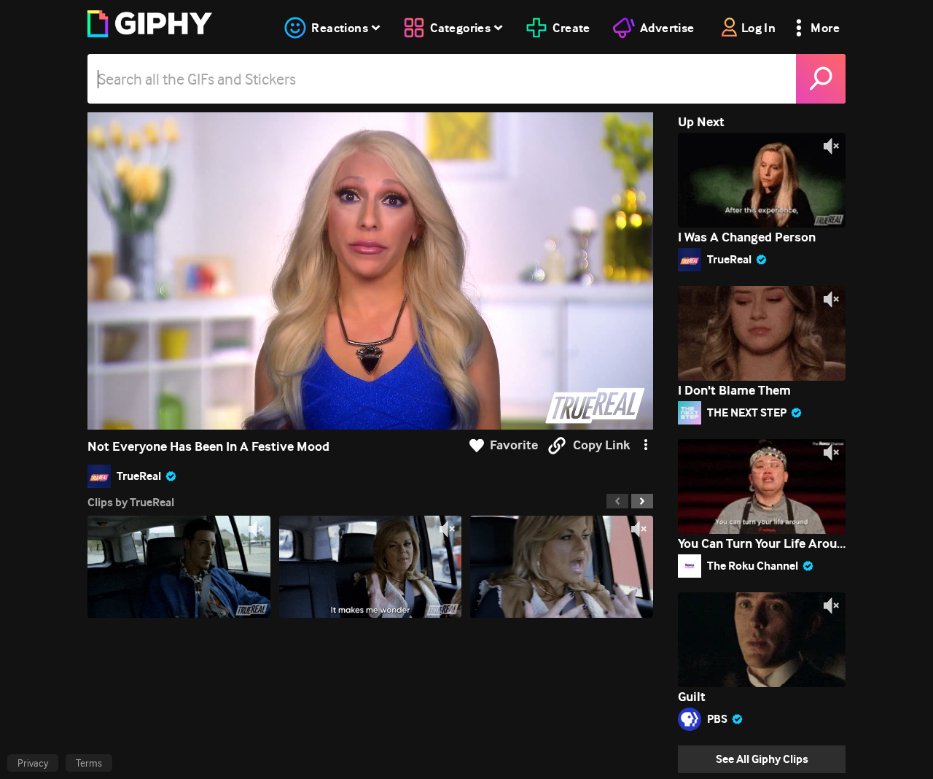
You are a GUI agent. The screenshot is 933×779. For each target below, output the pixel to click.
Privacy (32, 763)
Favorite (514, 445)
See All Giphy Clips (762, 759)
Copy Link (601, 445)
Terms (89, 763)
